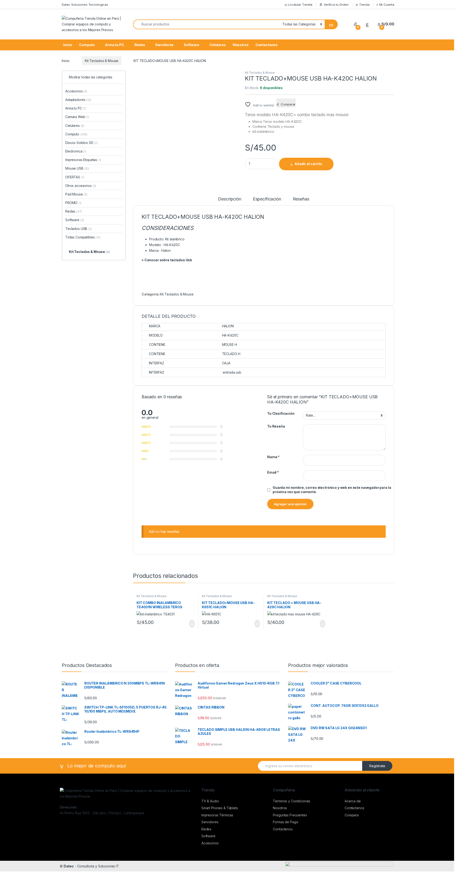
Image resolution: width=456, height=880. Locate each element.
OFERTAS (74, 177)
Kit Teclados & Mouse (101, 61)
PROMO (73, 203)
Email (273, 472)
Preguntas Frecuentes (290, 815)
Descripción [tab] (229, 199)
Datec (69, 866)
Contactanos (267, 45)
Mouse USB (77, 168)
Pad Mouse (76, 194)
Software (191, 45)
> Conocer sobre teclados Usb (167, 260)
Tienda (364, 4)
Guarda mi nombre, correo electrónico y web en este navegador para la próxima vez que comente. (332, 489)
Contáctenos (282, 829)
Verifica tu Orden (336, 4)
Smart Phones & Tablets (219, 808)
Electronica (75, 151)
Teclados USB (78, 229)
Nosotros (241, 45)
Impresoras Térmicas (217, 815)
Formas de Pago (285, 822)
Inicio (67, 45)
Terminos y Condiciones (291, 801)
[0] (355, 24)
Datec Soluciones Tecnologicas (85, 4)
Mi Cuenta (386, 4)
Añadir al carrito (308, 164)
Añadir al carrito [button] (190, 624)
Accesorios (76, 91)
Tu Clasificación (280, 413)
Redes (139, 45)
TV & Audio (210, 801)
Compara (352, 815)
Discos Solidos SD (81, 143)
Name (273, 457)
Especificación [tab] (267, 199)
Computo (87, 45)
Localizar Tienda (300, 4)
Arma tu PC (114, 45)
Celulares (217, 45)
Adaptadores (78, 100)
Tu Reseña (276, 426)
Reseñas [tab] (301, 199)
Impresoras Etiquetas (83, 160)
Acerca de (353, 801)
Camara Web (77, 117)
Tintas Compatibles (82, 237)
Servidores (164, 45)
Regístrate (377, 766)
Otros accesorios (80, 186)
